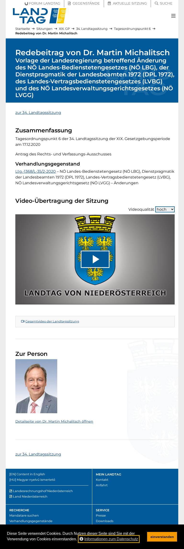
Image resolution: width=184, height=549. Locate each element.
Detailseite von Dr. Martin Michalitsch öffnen (54, 421)
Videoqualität (141, 209)
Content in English (31, 474)
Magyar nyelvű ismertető (36, 479)
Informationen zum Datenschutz (111, 539)
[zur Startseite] (39, 16)
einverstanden (162, 537)
